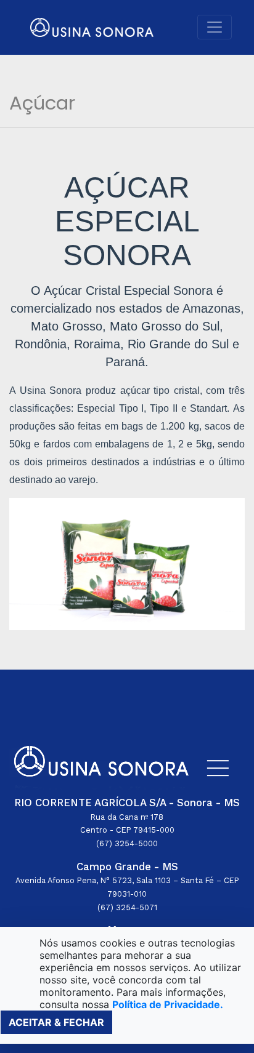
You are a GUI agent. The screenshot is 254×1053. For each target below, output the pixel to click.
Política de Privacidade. (167, 1004)
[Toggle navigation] (214, 27)
